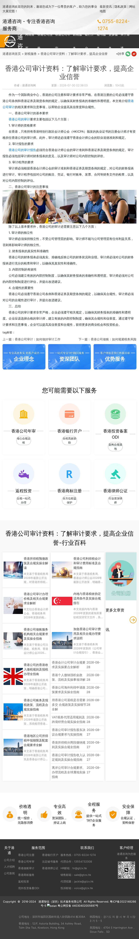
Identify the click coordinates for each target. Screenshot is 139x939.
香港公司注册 (45, 41)
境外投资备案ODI (28, 888)
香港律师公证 (50, 868)
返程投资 (23, 881)
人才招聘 (9, 866)
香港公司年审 (62, 41)
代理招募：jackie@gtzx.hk (77, 881)
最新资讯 (106, 6)
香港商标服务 (26, 875)
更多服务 (113, 41)
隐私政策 (120, 6)
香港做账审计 (26, 868)
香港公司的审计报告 (22, 150)
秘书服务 (101, 41)
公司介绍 (9, 860)
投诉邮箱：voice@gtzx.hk (77, 888)
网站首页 (29, 41)
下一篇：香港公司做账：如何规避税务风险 (107, 339)
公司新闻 (9, 873)
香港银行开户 (50, 855)
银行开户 (89, 41)
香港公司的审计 (19, 119)
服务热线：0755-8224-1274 (78, 855)
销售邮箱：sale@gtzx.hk (76, 875)
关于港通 (125, 41)
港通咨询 (10, 41)
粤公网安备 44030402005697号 (78, 905)
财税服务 (77, 41)
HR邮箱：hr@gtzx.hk (74, 868)
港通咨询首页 (12, 54)
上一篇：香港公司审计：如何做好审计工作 (32, 339)
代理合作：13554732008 (76, 861)
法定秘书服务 (50, 861)
